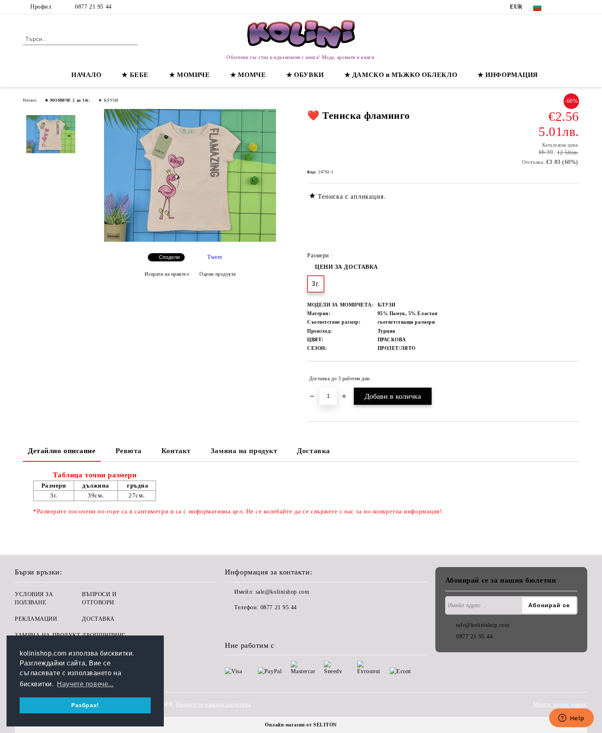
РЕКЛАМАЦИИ (36, 619)
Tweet (214, 257)
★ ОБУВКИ (305, 74)
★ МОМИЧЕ (189, 74)
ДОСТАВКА (98, 619)
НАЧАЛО (86, 74)
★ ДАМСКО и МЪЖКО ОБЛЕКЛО (400, 74)
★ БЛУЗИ (108, 100)
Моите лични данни (560, 704)
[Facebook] (562, 6)
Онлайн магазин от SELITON (301, 725)
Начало (29, 100)
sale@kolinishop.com (283, 592)
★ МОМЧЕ (248, 74)
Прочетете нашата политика (213, 704)
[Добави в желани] (573, 379)
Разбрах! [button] (85, 705)
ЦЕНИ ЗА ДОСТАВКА (346, 267)
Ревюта (128, 451)
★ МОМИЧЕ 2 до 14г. (67, 100)
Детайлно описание (62, 451)
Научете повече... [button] (85, 684)
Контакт (176, 451)
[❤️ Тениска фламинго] (190, 240)
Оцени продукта (217, 274)
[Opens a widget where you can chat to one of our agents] (571, 718)
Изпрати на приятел (167, 274)
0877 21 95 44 (93, 7)
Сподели (169, 257)
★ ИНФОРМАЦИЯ (508, 74)
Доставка (313, 451)
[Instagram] (574, 6)
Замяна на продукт (244, 451)
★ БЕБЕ (135, 74)
